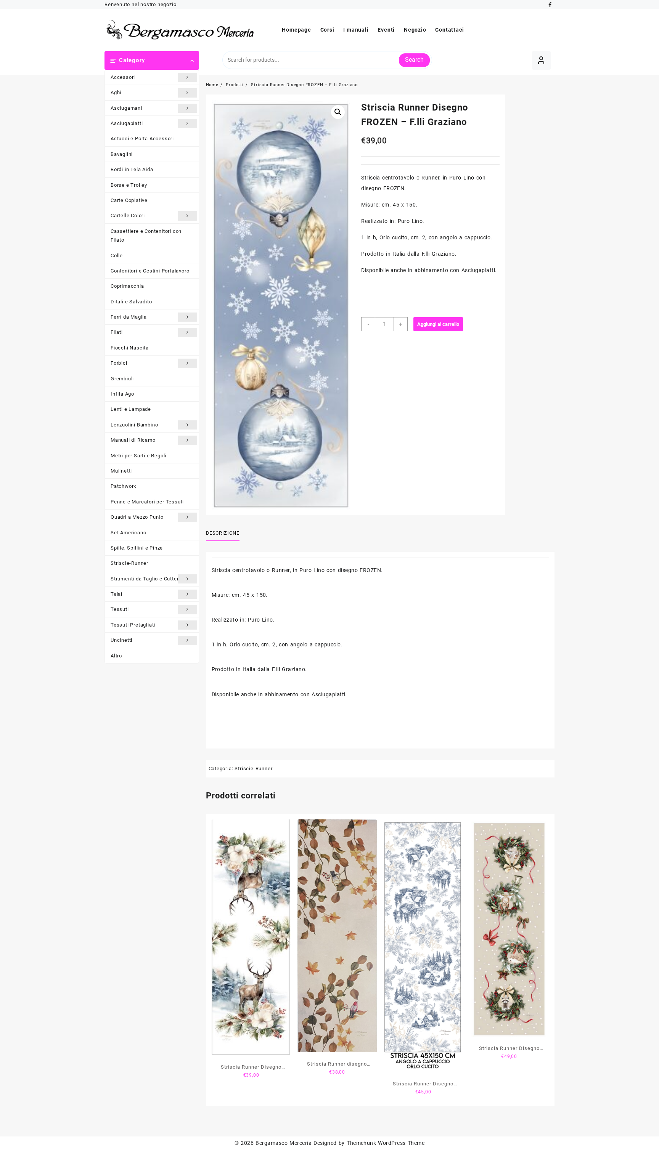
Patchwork (124, 486)
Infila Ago (122, 394)
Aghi (116, 92)
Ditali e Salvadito (131, 302)
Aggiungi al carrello (438, 324)
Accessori (123, 77)
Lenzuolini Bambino (134, 425)
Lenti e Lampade (131, 409)
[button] (338, 112)
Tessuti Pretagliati (133, 625)
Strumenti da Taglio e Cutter (144, 579)
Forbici (119, 363)
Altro (116, 656)
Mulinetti (121, 471)
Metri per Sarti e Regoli (138, 455)
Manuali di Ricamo (133, 440)
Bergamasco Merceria (284, 1143)
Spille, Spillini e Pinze (137, 548)
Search (414, 59)
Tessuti (120, 609)
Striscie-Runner (129, 563)
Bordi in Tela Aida (132, 169)
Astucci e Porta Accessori (142, 138)
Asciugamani (126, 108)
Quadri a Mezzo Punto (137, 517)
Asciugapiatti (127, 123)
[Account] (541, 60)
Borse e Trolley (129, 185)
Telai (116, 594)
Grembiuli (122, 378)
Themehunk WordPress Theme (385, 1143)
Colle (117, 255)
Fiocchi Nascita (130, 348)
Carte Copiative (129, 200)
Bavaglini (122, 154)
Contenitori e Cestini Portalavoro (150, 271)
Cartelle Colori (128, 215)
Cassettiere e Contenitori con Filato (146, 235)
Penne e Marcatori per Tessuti (147, 502)
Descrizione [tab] (222, 533)
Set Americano (128, 532)
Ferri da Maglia (129, 317)
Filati (117, 332)
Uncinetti (121, 640)
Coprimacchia (127, 286)
